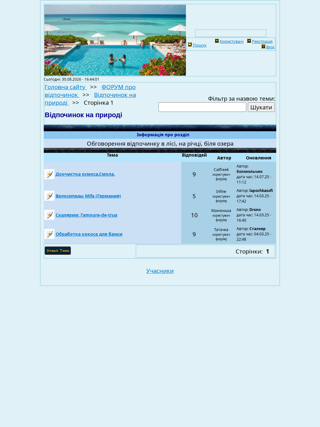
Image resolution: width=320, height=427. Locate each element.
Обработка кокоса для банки (89, 234)
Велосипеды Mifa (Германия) (88, 196)
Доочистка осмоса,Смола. (85, 174)
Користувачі (231, 41)
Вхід (270, 47)
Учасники (160, 270)
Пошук (200, 45)
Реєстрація (262, 41)
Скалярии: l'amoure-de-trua (86, 215)
